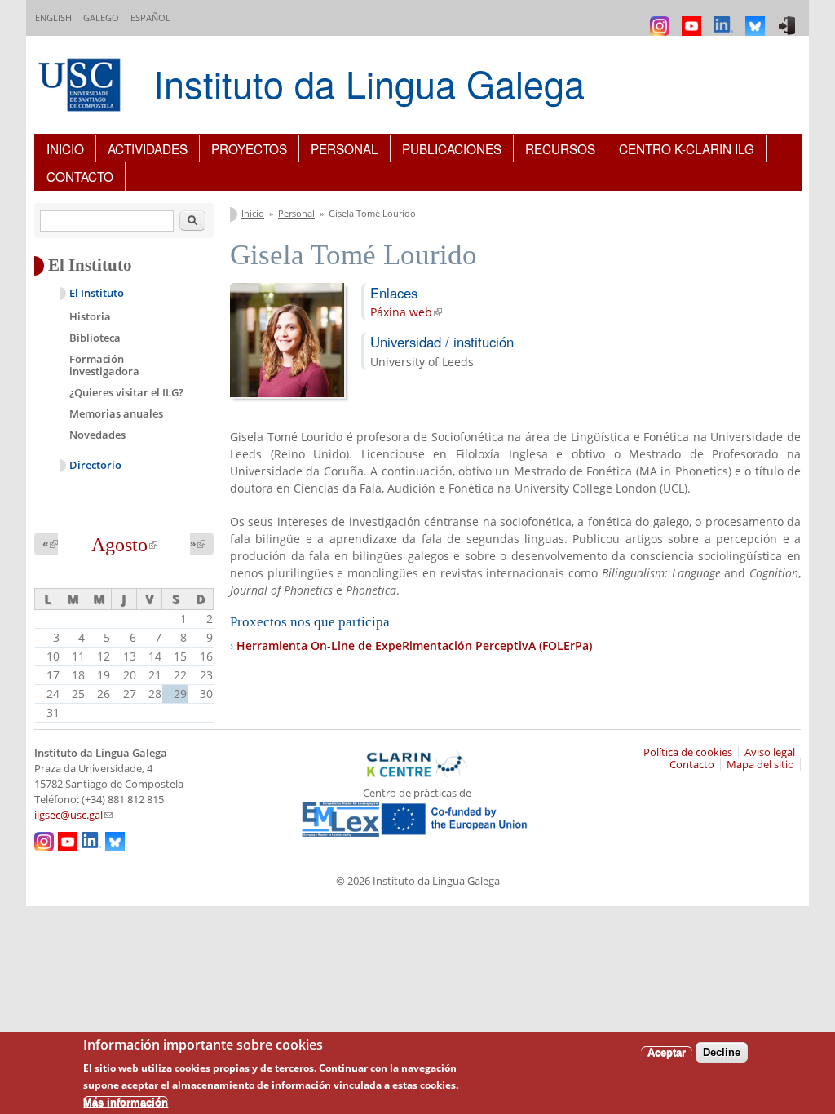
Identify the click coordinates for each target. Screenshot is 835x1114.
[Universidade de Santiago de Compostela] (81, 87)
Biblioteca (95, 337)
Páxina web (406, 312)
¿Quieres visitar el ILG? (126, 392)
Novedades (97, 434)
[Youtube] (693, 18)
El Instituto (96, 293)
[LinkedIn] (725, 18)
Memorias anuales (116, 413)
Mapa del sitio (760, 764)
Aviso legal (769, 752)
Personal (344, 148)
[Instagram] (662, 18)
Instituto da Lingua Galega (369, 82)
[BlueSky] (757, 18)
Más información (125, 1102)
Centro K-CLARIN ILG (686, 148)
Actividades (148, 148)
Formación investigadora (104, 365)
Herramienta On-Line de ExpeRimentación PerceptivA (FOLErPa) (414, 645)
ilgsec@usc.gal (73, 815)
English (53, 17)
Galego (101, 17)
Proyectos (249, 148)
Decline (721, 1052)
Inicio (65, 148)
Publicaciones (451, 148)
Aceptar (666, 1052)
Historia (90, 316)
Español (150, 17)
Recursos (560, 148)
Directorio (95, 465)
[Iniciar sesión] (789, 18)
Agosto (124, 544)
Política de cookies (687, 752)
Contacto (79, 176)
